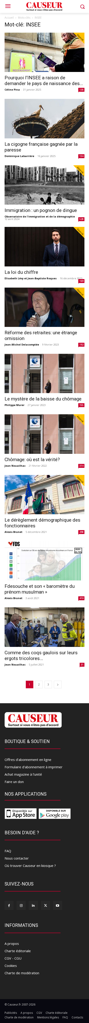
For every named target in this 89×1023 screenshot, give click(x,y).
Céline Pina (12, 89)
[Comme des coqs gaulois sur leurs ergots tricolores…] (44, 627)
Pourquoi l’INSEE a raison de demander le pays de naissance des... (44, 80)
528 (81, 219)
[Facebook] (9, 905)
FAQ (8, 851)
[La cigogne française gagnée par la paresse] (44, 118)
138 (81, 89)
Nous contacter (17, 858)
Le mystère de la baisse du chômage (43, 399)
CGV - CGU (13, 958)
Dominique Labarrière (19, 156)
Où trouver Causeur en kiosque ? (30, 865)
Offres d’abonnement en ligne (28, 759)
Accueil (9, 18)
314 (81, 465)
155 (81, 405)
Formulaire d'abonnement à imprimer (34, 767)
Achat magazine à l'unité (23, 774)
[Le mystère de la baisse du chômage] (44, 373)
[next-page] (58, 684)
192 (81, 344)
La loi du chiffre (21, 272)
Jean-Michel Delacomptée (22, 344)
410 (81, 598)
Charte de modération (22, 973)
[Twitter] (45, 905)
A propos (12, 943)
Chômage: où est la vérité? (32, 459)
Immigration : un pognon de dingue (41, 210)
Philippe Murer (14, 405)
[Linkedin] (33, 905)
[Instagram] (21, 905)
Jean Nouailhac (15, 465)
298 (81, 532)
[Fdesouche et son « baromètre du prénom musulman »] (44, 560)
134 (81, 156)
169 (81, 281)
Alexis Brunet (13, 532)
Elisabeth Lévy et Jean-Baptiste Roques (31, 278)
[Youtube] (57, 905)
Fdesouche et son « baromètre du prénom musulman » (40, 589)
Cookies (11, 965)
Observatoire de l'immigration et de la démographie (40, 216)
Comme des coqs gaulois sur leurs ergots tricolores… (41, 655)
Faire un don (14, 781)
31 (82, 664)
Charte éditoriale (18, 951)
